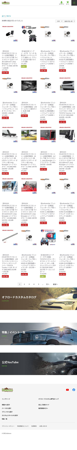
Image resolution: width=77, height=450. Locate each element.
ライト (8, 16)
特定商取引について (23, 426)
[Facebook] (73, 389)
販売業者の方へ (43, 408)
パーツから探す (6, 408)
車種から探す (6, 405)
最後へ (55, 284)
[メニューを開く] (74, 3)
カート (67, 4)
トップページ (6, 399)
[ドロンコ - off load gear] (6, 2)
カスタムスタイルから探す (10, 415)
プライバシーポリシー (8, 426)
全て (3, 16)
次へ (47, 284)
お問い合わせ (43, 426)
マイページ (61, 4)
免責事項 (33, 426)
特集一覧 (4, 419)
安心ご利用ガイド (43, 405)
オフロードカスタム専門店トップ (48, 399)
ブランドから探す (7, 412)
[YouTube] (67, 390)
